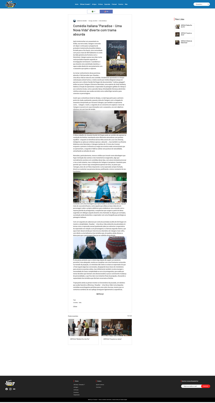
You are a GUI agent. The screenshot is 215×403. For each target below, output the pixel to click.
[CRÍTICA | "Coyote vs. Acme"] (116, 327)
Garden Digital (124, 399)
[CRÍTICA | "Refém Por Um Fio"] (83, 327)
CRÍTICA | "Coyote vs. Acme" (112, 339)
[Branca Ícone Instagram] (10, 389)
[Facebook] (6, 389)
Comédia (75, 302)
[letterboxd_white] (14, 389)
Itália (80, 302)
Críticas (75, 306)
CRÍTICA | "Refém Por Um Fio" (79, 339)
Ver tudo (129, 315)
